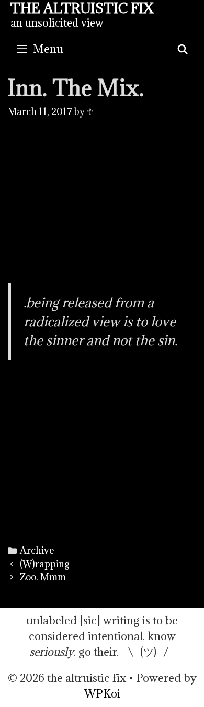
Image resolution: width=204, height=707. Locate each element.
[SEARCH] (183, 49)
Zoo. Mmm (43, 577)
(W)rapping (45, 564)
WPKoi (102, 694)
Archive (37, 550)
